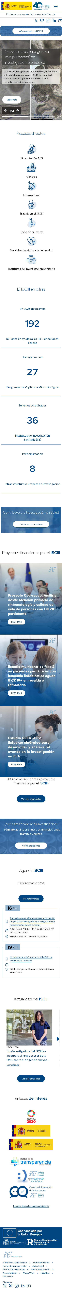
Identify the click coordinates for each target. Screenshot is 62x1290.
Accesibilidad (9, 1272)
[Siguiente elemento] (57, 1039)
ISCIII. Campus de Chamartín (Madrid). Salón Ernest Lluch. (32, 970)
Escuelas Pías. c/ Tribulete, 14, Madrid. (29, 936)
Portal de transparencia (14, 1266)
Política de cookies (40, 1269)
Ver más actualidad (31, 1078)
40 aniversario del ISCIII (31, 31)
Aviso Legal (38, 1266)
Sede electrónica (41, 1262)
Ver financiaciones (31, 845)
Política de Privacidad (14, 1269)
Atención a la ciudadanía (15, 1262)
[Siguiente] (17, 110)
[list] (31, 80)
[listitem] (31, 80)
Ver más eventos (31, 898)
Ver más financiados (31, 798)
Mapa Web (28, 1272)
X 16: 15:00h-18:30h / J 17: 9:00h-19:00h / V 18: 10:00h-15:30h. (32, 930)
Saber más (12, 99)
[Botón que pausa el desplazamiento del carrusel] (59, 116)
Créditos (45, 1272)
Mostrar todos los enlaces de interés (31, 1205)
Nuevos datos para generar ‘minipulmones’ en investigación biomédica (27, 57)
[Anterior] (5, 110)
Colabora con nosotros (31, 524)
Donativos (8, 1276)
